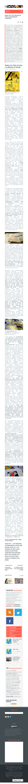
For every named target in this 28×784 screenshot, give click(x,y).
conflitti (8, 679)
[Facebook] (20, 22)
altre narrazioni (17, 543)
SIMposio (8, 691)
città (17, 547)
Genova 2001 (8, 682)
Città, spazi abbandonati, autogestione (14, 29)
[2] (21, 575)
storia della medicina (14, 691)
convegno (7, 549)
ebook (17, 549)
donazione (17, 606)
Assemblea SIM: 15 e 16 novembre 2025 (19, 581)
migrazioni (8, 684)
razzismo (18, 687)
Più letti (11, 633)
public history (14, 687)
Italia (11, 682)
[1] (20, 575)
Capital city (13, 547)
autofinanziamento (10, 545)
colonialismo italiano (15, 678)
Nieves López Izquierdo (10, 554)
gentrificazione (14, 551)
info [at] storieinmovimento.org (14, 770)
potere (10, 685)
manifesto (8, 168)
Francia (16, 681)
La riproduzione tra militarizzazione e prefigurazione (16, 658)
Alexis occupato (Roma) (13, 331)
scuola (15, 690)
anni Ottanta (8, 670)
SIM (17, 690)
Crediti (11, 776)
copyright (13, 549)
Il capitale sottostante (8, 581)
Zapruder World (17, 696)
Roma (12, 690)
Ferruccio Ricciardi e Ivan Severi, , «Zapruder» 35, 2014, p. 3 (14, 378)
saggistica (7, 558)
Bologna (7, 547)
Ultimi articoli (12, 636)
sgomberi (17, 33)
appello (21, 162)
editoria (7, 551)
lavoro (13, 682)
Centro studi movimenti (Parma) (11, 676)
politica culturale (14, 556)
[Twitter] (22, 22)
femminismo (12, 681)
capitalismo (19, 675)
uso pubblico (11, 694)
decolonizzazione (12, 679)
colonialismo (8, 678)
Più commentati (12, 630)
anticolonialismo (9, 672)
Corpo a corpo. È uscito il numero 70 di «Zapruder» (17, 640)
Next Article (20, 565)
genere (19, 681)
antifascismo (14, 672)
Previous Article (8, 565)
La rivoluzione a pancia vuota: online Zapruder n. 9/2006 (18, 569)
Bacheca (18, 644)
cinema (18, 676)
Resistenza (13, 688)
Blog (17, 662)
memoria (17, 682)
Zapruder (18, 651)
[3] (22, 575)
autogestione (18, 545)
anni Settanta (13, 670)
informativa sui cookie (14, 778)
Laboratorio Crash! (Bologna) (12, 553)
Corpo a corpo (15, 649)
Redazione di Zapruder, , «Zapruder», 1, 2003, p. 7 (14, 536)
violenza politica (17, 694)
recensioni (8, 688)
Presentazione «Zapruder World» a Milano (9, 569)
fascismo (17, 679)
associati (8, 606)
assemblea (19, 672)
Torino (7, 694)
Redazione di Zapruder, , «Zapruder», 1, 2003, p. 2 (14, 110)
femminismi (8, 681)
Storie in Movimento (14, 693)
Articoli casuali (12, 627)
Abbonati (17, 604)
